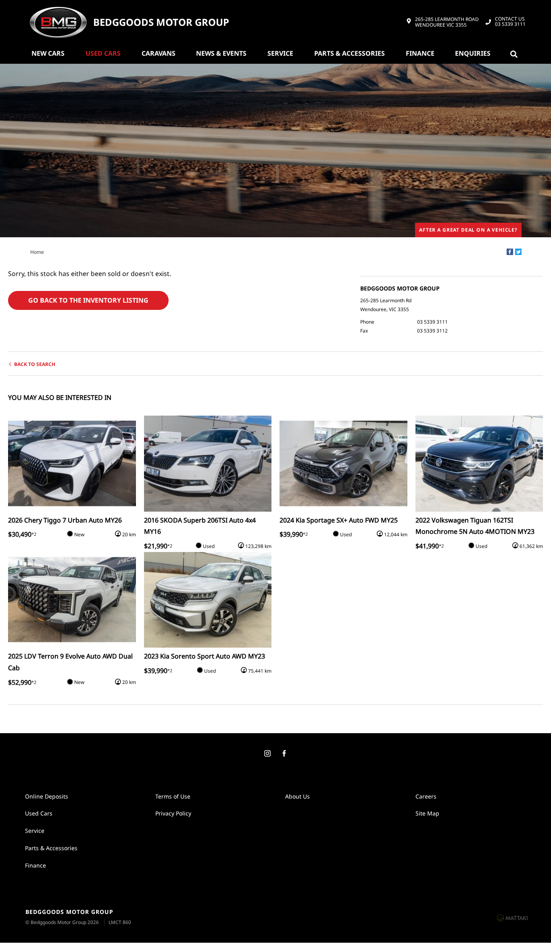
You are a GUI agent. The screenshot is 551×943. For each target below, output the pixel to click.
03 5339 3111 (510, 22)
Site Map (427, 813)
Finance (420, 53)
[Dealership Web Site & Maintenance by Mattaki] (512, 917)
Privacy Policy (173, 813)
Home (37, 252)
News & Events (221, 53)
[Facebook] (510, 252)
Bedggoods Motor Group (161, 22)
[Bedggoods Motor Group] (58, 22)
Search (515, 53)
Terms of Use (172, 796)
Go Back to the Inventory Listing (88, 300)
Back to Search (34, 364)
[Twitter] (518, 252)
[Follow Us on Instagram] (267, 753)
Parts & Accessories (349, 53)
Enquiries (472, 53)
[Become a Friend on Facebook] (284, 753)
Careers (425, 796)
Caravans (158, 53)
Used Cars (103, 53)
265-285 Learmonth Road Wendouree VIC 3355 (447, 22)
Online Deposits (46, 796)
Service (280, 53)
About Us (297, 796)
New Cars (48, 53)
